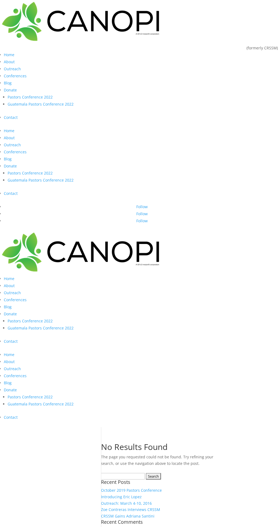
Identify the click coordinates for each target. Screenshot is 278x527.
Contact (11, 117)
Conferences (15, 75)
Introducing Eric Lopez (121, 496)
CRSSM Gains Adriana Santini (127, 516)
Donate (10, 90)
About (9, 61)
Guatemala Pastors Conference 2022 (41, 104)
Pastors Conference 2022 (30, 97)
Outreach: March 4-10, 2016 (126, 503)
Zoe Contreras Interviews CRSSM (130, 509)
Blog (8, 82)
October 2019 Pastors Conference (131, 490)
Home (9, 54)
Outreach (12, 68)
